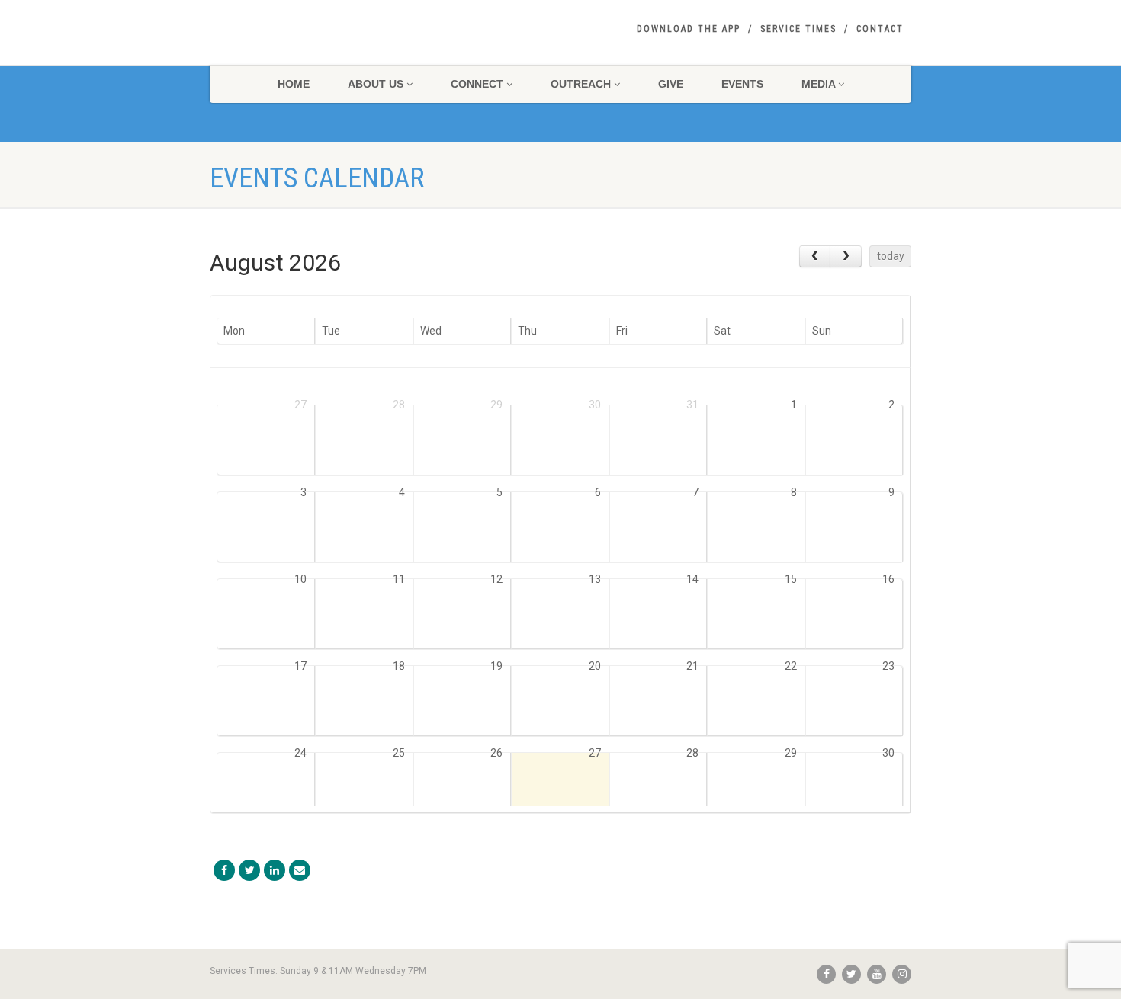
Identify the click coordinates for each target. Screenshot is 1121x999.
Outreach (581, 84)
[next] (845, 256)
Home (294, 84)
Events (742, 84)
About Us (375, 84)
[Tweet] (249, 870)
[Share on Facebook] (224, 870)
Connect (477, 84)
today (890, 256)
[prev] (814, 256)
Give (670, 84)
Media (818, 84)
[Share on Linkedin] (274, 870)
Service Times (798, 29)
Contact (880, 29)
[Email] (299, 870)
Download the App (688, 29)
